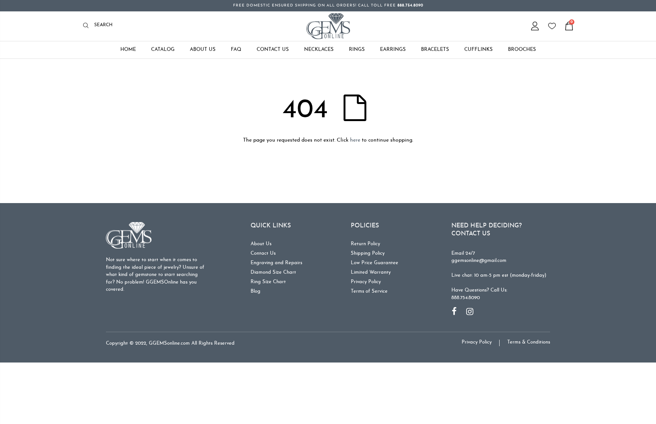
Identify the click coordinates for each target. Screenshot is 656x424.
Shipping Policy (368, 253)
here (355, 140)
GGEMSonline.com (169, 343)
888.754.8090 (465, 297)
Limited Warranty (371, 272)
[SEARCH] (88, 26)
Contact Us (263, 253)
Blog (255, 291)
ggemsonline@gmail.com (478, 260)
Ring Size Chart (268, 281)
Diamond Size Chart (273, 272)
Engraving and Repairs (276, 262)
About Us (261, 243)
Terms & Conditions (528, 342)
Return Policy (365, 243)
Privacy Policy (366, 281)
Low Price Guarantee (374, 262)
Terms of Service (369, 291)
